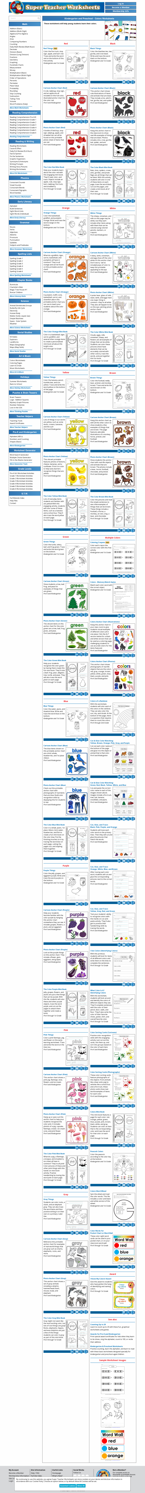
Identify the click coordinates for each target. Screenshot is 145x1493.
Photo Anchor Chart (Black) (101, 127)
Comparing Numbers (18, 41)
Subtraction (14, 96)
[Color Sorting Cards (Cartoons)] (124, 1049)
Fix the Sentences (17, 156)
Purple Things (49, 870)
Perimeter (14, 83)
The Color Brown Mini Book (101, 497)
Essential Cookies (67, 1486)
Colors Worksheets (17, 360)
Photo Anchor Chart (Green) (55, 621)
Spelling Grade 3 (16, 263)
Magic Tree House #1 (18, 290)
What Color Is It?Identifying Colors (98, 991)
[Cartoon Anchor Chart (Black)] (124, 104)
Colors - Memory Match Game (103, 582)
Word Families (15, 193)
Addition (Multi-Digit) (18, 31)
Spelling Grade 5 (16, 269)
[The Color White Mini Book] (124, 348)
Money (12, 70)
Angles (12, 36)
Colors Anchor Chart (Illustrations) (105, 622)
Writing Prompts (16, 164)
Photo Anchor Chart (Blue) (55, 785)
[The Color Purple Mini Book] (77, 1005)
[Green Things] (77, 558)
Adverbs (13, 235)
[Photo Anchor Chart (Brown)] (124, 473)
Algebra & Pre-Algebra (19, 34)
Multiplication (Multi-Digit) (20, 75)
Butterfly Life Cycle (17, 308)
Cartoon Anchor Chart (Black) (102, 88)
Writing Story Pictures (18, 167)
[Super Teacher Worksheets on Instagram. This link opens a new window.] (87, 1476)
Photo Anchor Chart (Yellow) (56, 456)
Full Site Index (36, 1476)
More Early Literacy (18, 217)
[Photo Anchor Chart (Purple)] (77, 966)
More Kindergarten (17, 445)
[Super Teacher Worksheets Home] (56, 7)
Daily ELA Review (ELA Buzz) (21, 151)
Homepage (56, 1473)
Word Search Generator (19, 455)
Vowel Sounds (15, 185)
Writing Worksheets (18, 169)
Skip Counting (15, 93)
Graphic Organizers (17, 159)
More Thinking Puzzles (19, 411)
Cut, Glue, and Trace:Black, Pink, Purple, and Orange (103, 826)
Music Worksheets (17, 368)
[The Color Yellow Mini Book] (77, 512)
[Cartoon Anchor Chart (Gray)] (77, 1255)
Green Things (49, 541)
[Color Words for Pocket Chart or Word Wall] (124, 1249)
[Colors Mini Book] (124, 1128)
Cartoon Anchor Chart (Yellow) (57, 417)
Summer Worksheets (18, 381)
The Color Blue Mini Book (54, 825)
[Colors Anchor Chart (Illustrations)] (124, 638)
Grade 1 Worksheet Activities (21, 476)
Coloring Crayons (97, 542)
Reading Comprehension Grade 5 (23, 130)
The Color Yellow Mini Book (55, 496)
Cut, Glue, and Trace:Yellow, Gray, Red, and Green (102, 910)
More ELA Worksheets (18, 173)
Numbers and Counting (19, 439)
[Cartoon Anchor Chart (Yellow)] (77, 433)
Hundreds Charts (16, 65)
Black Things (95, 48)
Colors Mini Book (97, 1112)
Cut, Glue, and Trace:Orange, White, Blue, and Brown (104, 868)
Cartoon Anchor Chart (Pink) (56, 1074)
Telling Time (15, 99)
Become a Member (16, 1473)
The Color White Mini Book (101, 332)
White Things (96, 213)
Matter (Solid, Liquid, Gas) (20, 316)
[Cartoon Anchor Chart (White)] (124, 269)
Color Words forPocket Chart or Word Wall (101, 1232)
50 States (13, 337)
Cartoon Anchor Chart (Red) (55, 88)
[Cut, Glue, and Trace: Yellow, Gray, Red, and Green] (124, 927)
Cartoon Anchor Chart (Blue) (56, 745)
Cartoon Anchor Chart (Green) (56, 581)
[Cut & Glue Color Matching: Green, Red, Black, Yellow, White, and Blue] (124, 801)
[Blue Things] (77, 722)
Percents (13, 80)
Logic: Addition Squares (19, 400)
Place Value (14, 86)
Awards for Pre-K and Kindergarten (105, 1334)
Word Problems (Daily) (19, 104)
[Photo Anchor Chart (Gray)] (77, 1294)
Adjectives (14, 232)
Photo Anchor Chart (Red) (54, 127)
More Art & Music (17, 372)
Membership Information (19, 1476)
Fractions (13, 57)
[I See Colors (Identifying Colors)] (124, 967)
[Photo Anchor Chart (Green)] (77, 637)
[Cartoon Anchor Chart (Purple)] (77, 926)
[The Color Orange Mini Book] (77, 348)
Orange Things (50, 213)
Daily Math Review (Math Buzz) (22, 47)
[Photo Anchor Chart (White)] (124, 308)
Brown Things (96, 378)
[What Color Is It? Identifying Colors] (124, 1009)
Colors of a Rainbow (98, 701)
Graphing (13, 62)
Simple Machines (16, 318)
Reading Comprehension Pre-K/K (23, 117)
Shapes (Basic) (15, 442)
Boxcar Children (16, 292)
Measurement (15, 67)
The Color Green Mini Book (55, 660)
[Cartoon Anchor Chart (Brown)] (124, 433)
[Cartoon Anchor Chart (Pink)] (77, 1090)
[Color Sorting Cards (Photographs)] (124, 1088)
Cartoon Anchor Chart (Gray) (56, 1239)
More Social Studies (18, 351)
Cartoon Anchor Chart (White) (103, 253)
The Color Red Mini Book (54, 167)
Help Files (14, 501)
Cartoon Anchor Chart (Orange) (57, 252)
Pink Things (48, 1035)
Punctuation (15, 240)
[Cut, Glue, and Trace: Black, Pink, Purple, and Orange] (124, 843)
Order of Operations (18, 78)
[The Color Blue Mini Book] (77, 841)
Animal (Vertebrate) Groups (21, 305)
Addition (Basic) (16, 28)
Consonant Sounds (17, 182)
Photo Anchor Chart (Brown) (102, 457)
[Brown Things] (124, 394)
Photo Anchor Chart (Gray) (55, 1278)
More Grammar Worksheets (21, 249)
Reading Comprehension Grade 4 (23, 127)
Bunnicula (14, 284)
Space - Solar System (18, 321)
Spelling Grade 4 (16, 266)
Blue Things (48, 706)
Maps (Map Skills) (17, 347)
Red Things (48, 48)
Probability (14, 88)
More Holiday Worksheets (20, 388)
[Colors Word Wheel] (124, 1207)
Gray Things (49, 1199)
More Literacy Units (18, 296)
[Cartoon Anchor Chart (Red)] (77, 104)
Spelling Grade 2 (16, 261)
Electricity (13, 311)
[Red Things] (77, 64)
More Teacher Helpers (19, 427)
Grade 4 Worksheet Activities (21, 484)
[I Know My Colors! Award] (124, 1295)
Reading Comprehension (20, 136)
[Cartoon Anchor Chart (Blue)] (77, 762)
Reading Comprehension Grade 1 (23, 120)
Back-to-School (16, 384)
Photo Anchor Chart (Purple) (56, 949)
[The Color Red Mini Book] (77, 183)
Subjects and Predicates (19, 245)
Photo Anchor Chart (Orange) (56, 292)
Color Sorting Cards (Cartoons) (103, 1032)
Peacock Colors (96, 1151)
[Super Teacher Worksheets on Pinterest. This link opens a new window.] (83, 1476)
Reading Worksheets (18, 146)
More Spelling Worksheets (20, 275)
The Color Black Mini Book (101, 167)
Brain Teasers (15, 397)
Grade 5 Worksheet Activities (21, 486)
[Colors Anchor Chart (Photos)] (124, 678)
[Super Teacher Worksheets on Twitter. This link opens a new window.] (79, 1476)
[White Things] (124, 229)
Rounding (14, 91)
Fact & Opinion (15, 153)
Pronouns (14, 237)
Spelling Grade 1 (16, 258)
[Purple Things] (77, 886)
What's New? (57, 1476)
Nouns (12, 227)
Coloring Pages (16, 363)
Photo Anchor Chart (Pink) (55, 1114)
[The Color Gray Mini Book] (77, 1334)
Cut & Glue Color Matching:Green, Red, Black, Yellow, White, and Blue (108, 784)
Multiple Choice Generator (20, 457)
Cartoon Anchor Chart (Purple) (56, 910)
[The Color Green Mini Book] (77, 676)
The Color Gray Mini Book (54, 1318)
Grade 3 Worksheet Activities (21, 481)
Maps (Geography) (17, 345)
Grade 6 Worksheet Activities (21, 489)
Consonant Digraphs (18, 190)
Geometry (14, 60)
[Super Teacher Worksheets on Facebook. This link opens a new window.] (75, 1476)
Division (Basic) (16, 52)
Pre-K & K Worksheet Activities (22, 473)
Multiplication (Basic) (18, 73)
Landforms (14, 342)
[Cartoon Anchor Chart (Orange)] (77, 268)
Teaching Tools (16, 421)
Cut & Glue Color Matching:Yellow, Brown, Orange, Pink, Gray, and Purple (110, 742)
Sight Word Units (16, 211)
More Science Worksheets (20, 327)
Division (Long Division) (19, 54)
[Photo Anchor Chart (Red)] (77, 144)
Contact (13, 503)
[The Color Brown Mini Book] (124, 513)
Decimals (13, 49)
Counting (13, 44)
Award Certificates (17, 423)
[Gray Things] (77, 1215)
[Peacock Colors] (124, 1168)
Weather (13, 323)
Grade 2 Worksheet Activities (21, 478)
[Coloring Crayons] (124, 558)
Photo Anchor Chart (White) (102, 292)
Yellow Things (50, 377)
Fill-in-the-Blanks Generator (21, 460)
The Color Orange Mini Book (56, 331)
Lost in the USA (16, 407)
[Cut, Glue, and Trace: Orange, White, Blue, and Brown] (124, 885)
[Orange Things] (77, 229)
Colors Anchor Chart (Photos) (102, 661)
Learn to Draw (15, 365)
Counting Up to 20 (98, 1324)
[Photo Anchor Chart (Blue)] (77, 801)
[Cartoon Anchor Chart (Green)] (77, 597)
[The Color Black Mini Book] (124, 183)
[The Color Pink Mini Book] (77, 1170)
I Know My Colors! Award (100, 1279)
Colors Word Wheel (98, 1191)
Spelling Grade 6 (16, 271)
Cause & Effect (15, 148)
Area (12, 39)
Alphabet (13, 206)
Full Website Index (17, 498)
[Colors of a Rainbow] (124, 717)
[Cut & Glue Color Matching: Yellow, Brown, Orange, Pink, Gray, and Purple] (124, 759)
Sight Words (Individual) (19, 214)
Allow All (81, 1486)
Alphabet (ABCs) (16, 436)
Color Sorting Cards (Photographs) (105, 1072)
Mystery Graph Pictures (19, 402)
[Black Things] (124, 64)
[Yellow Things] (77, 393)
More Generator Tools (18, 464)
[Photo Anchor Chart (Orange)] (77, 308)
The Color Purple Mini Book (55, 989)
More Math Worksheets (19, 108)
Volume (13, 101)
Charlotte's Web (16, 287)
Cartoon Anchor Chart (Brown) (103, 417)
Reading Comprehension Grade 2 (23, 122)
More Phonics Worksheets (20, 197)
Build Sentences (16, 208)
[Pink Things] (77, 1051)
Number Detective (17, 405)
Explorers (14, 339)
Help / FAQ (35, 1473)
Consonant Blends (17, 187)
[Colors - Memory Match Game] (124, 598)
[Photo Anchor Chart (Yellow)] (77, 472)
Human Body (15, 313)
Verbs (12, 229)
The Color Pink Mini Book (54, 1153)
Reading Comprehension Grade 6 (23, 133)
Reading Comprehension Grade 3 (23, 125)
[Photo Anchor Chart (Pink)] (77, 1130)
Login (11, 1481)
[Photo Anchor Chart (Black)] (124, 144)
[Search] (39, 18)
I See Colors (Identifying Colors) (103, 951)
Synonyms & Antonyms (19, 161)
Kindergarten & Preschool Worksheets (106, 1346)
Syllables (13, 242)
